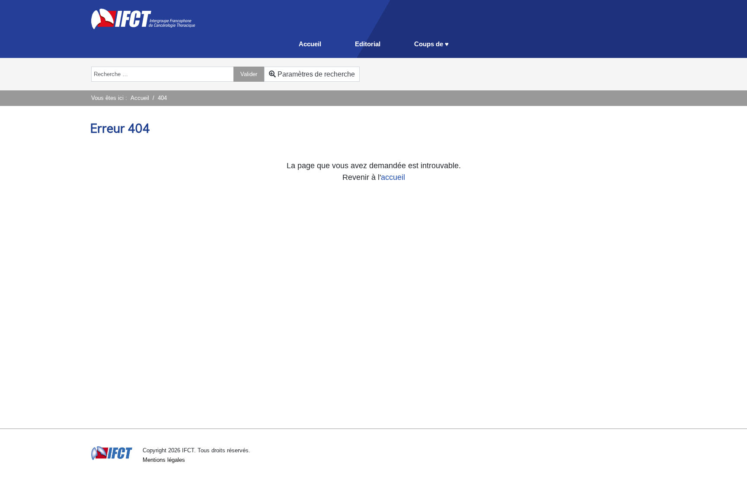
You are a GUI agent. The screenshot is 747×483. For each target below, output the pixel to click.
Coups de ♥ (431, 44)
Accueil (310, 44)
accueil (393, 177)
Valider (248, 74)
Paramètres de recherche (315, 74)
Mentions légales (164, 460)
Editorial (367, 44)
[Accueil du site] (143, 18)
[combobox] (162, 74)
